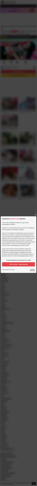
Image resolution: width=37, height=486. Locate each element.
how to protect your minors (8, 269)
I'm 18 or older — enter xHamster (18, 264)
